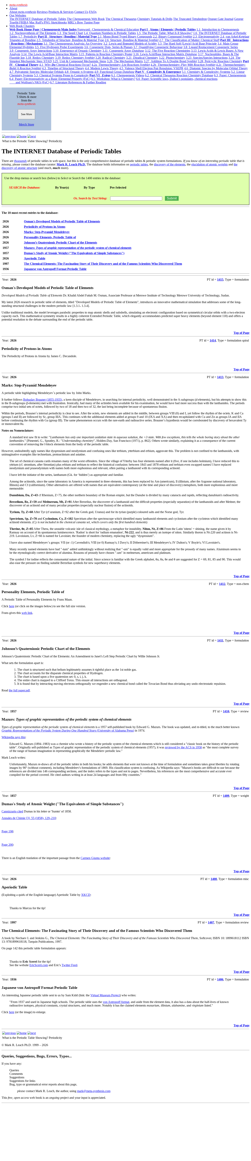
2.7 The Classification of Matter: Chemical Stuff (189, 40)
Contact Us (81, 12)
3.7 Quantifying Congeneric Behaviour (158, 47)
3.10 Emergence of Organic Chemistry (77, 50)
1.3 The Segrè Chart (70, 33)
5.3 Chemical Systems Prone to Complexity (61, 75)
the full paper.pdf (19, 690)
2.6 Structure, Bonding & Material (131, 40)
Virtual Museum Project (105, 995)
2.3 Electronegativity (206, 36)
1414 (213, 340)
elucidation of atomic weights (209, 164)
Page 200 (7, 844)
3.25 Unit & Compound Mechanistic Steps (79, 61)
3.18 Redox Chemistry (39, 57)
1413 (220, 377)
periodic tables (139, 164)
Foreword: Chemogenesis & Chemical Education (108, 29)
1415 (220, 279)
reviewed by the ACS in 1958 (183, 747)
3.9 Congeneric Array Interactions (30, 50)
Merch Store (26, 124)
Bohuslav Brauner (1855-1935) (42, 399)
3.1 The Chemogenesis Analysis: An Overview (73, 43)
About (13, 8)
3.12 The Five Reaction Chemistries (167, 50)
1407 (211, 922)
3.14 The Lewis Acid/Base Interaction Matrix (49, 54)
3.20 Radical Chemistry (110, 57)
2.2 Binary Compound (172, 36)
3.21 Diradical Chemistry (142, 57)
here (11, 606)
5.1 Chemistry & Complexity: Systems (206, 71)
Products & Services (61, 12)
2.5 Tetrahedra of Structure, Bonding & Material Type (70, 40)
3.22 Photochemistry (172, 57)
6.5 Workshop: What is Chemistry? (113, 78)
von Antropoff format (116, 1002)
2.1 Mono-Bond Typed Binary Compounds (125, 36)
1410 (226, 711)
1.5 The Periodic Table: (164, 33)
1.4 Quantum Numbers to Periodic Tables (110, 33)
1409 (226, 795)
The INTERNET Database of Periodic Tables (37, 19)
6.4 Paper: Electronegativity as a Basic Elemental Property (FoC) (49, 78)
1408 (214, 879)
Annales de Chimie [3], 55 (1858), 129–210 (29, 818)
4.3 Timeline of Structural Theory (63, 68)
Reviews (42, 12)
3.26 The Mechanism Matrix (125, 61)
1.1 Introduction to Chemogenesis (217, 29)
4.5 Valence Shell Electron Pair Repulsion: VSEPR (151, 68)
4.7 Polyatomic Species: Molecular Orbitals (36, 71)
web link (27, 612)
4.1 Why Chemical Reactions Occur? (65, 64)
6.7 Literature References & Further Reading (78, 82)
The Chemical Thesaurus (120, 19)
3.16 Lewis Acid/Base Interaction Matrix (165, 54)
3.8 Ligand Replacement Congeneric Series (210, 47)
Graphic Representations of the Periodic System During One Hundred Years (49, 730)
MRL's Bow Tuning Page (84, 22)
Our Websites (17, 15)
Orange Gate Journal (220, 19)
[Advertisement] (119, 1132)
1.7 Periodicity (27, 36)
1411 (220, 640)
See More (26, 114)
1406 (220, 979)
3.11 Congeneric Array (123, 50)
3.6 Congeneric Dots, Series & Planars (108, 47)
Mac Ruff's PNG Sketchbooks (48, 22)
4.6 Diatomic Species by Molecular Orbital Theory (216, 68)
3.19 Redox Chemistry (75, 57)
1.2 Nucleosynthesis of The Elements (32, 33)
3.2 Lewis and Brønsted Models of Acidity (130, 43)
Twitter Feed (69, 965)
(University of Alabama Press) (115, 730)
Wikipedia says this (13, 737)
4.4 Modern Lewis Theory (101, 68)
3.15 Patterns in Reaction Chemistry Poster (105, 54)
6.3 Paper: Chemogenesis (230, 75)
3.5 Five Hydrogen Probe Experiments (59, 47)
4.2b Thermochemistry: (183, 64)
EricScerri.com (38, 965)
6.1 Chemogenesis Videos (127, 75)
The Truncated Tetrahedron (190, 19)
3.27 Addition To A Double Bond (170, 61)
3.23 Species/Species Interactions (207, 57)
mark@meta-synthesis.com (93, 1091)
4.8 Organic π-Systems (79, 71)
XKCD (85, 894)
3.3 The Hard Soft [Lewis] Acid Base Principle (187, 43)
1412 (222, 583)
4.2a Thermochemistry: (121, 64)
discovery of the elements (169, 164)
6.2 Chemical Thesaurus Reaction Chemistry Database (179, 75)
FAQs (92, 12)
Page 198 (7, 831)
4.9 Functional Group (114, 71)
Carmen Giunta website (95, 858)
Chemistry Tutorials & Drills (154, 19)
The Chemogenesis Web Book (86, 19)
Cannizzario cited (12, 811)
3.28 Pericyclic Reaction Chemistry (220, 61)
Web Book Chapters (22, 26)
